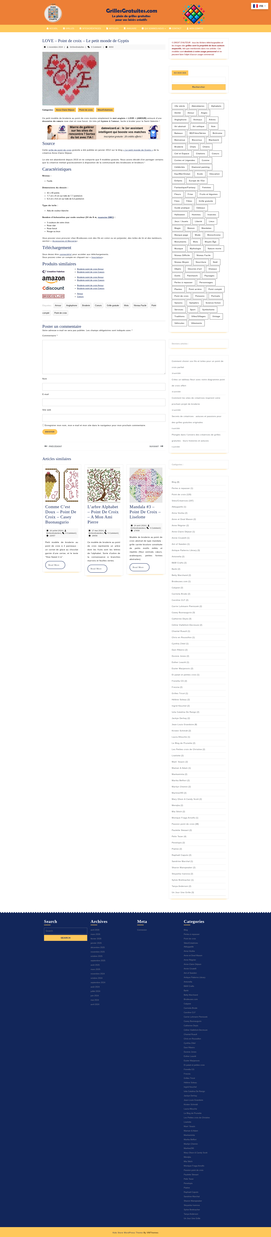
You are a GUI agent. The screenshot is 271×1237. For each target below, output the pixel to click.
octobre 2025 (96, 956)
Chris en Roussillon (182, 637)
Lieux (211, 221)
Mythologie (195, 248)
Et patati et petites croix (184, 675)
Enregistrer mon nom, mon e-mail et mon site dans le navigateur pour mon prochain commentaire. (95, 425)
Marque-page (181, 235)
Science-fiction (213, 303)
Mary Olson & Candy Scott (185, 799)
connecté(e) (66, 254)
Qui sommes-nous (154, 28)
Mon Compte (196, 28)
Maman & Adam (180, 768)
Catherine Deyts (180, 619)
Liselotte (176, 755)
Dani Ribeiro (178, 650)
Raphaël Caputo (180, 855)
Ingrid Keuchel (179, 706)
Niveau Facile (140, 305)
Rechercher (180, 73)
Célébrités (179, 167)
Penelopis (177, 842)
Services (178, 309)
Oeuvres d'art (195, 269)
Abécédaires (198, 106)
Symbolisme (208, 309)
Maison (191, 228)
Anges (204, 113)
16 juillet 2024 (56, 531)
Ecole (200, 174)
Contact (176, 28)
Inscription (96, 257)
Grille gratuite (113, 305)
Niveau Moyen (181, 262)
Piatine (175, 849)
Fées (177, 201)
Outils (177, 276)
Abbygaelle (177, 507)
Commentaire (50, 335)
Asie (213, 126)
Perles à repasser (183, 282)
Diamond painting (201, 167)
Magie (177, 228)
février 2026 (96, 938)
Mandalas (206, 228)
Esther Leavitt (179, 662)
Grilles (69, 28)
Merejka (176, 805)
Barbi (174, 569)
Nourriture (201, 262)
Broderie (86, 305)
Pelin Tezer (177, 836)
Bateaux (178, 133)
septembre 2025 (98, 960)
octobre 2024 (96, 978)
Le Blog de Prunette (182, 743)
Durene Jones (179, 656)
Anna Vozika (178, 513)
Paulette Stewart (180, 830)
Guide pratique (182, 208)
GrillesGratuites (77, 47)
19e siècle (179, 106)
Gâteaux (200, 208)
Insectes (211, 214)
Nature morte (214, 248)
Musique (178, 248)
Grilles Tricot (178, 693)
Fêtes (189, 201)
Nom (44, 379)
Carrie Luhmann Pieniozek (185, 606)
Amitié (177, 113)
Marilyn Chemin (180, 787)
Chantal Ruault (179, 631)
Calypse (176, 587)
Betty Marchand (180, 575)
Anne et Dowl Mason (182, 519)
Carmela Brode (179, 594)
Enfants (178, 181)
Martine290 (177, 793)
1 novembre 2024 (55, 47)
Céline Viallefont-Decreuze (185, 625)
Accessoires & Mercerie (64, 241)
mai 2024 (95, 1000)
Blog (174, 482)
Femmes (206, 187)
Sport (192, 309)
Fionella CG (178, 681)
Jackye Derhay (179, 718)
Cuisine (205, 160)
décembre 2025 (98, 947)
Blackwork (214, 140)
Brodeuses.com (180, 581)
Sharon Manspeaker (182, 867)
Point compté (215, 289)
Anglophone (71, 305)
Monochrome (214, 235)
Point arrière (195, 289)
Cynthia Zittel (178, 643)
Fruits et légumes (209, 194)
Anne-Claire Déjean (65, 110)
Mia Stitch (177, 811)
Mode (198, 235)
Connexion (142, 930)
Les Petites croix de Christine (187, 749)
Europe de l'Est (197, 181)
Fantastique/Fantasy (184, 187)
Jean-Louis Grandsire (183, 724)
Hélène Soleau (179, 699)
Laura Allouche (179, 737)
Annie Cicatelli (179, 538)
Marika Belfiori (179, 780)
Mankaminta (178, 774)
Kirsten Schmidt (180, 731)
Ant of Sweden (179, 544)
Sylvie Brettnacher (181, 880)
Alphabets (216, 106)
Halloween (179, 214)
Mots (126, 305)
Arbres (212, 119)
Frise (190, 194)
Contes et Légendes (184, 160)
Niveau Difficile (182, 255)
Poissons (200, 296)
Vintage (216, 316)
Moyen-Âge (210, 242)
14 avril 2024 (140, 526)
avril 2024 (95, 1004)
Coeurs (80, 296)
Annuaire (131, 28)
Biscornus (197, 140)
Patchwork (192, 276)
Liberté (198, 221)
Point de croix (86, 110)
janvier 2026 (96, 943)
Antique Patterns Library (184, 550)
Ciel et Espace (181, 153)
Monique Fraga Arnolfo (183, 818)
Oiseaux (213, 269)
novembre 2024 (98, 974)
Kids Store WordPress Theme (128, 1232)
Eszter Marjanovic (181, 668)
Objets (177, 269)
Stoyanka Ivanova (181, 874)
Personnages (206, 282)
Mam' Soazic (178, 762)
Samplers (194, 303)
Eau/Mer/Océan (182, 174)
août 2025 (95, 965)
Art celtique (198, 126)
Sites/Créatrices (91, 28)
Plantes (178, 289)
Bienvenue (179, 140)
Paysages (209, 276)
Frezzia (175, 687)
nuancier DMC (105, 217)
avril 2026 (95, 930)
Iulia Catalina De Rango (184, 712)
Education (215, 174)
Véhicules (179, 323)
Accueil (53, 28)
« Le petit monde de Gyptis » (138, 150)
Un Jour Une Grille (181, 892)
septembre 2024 (98, 982)
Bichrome (217, 133)
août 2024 (95, 987)
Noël (215, 262)
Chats (193, 147)
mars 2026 (95, 934)
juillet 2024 (95, 991)
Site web (46, 410)
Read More (55, 565)
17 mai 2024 (97, 531)
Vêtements (196, 323)
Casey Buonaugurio (182, 612)
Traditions (179, 316)
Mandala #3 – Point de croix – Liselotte (145, 511)
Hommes (196, 214)
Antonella (176, 556)
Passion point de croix (183, 824)
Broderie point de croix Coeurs (90, 272)
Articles (113, 28)
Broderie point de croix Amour (90, 269)
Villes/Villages (198, 316)
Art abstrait (180, 126)
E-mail (45, 394)
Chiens (206, 147)
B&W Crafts (177, 563)
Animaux (197, 119)
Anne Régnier (179, 525)
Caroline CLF (178, 600)
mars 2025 (95, 969)
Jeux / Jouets (181, 221)
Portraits (215, 296)
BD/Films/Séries (198, 133)
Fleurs (177, 194)
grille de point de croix (60, 150)
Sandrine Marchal (181, 861)
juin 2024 (95, 995)
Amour (80, 293)
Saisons (178, 303)
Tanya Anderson (180, 886)
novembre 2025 (98, 952)
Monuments (180, 242)
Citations (200, 153)
